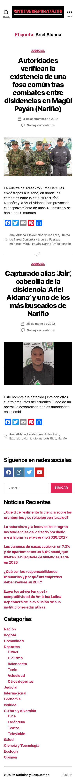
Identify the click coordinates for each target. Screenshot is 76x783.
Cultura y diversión (20, 711)
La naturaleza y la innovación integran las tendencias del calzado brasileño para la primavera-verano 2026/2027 (36, 532)
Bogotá (10, 635)
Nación (10, 629)
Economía (12, 699)
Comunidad (14, 641)
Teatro (13, 728)
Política (10, 705)
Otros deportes (21, 681)
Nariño (46, 244)
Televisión (16, 734)
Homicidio (31, 438)
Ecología (11, 751)
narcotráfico (47, 438)
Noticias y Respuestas (32, 775)
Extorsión (15, 438)
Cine (12, 716)
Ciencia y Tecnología (21, 745)
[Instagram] (19, 472)
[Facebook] (8, 472)
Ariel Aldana (17, 235)
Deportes (12, 647)
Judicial (38, 50)
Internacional (15, 693)
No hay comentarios (41, 125)
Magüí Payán (32, 244)
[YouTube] (39, 472)
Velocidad (16, 676)
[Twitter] (29, 472)
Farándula (16, 722)
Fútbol (13, 652)
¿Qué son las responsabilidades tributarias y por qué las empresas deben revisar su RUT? (33, 577)
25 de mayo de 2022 (40, 323)
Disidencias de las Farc (43, 235)
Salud (9, 740)
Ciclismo (15, 658)
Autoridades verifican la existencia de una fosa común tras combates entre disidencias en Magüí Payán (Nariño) (38, 84)
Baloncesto (17, 664)
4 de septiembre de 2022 (40, 119)
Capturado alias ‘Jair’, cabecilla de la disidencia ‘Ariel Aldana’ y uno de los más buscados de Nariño (38, 293)
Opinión (10, 757)
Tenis (12, 670)
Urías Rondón (62, 244)
